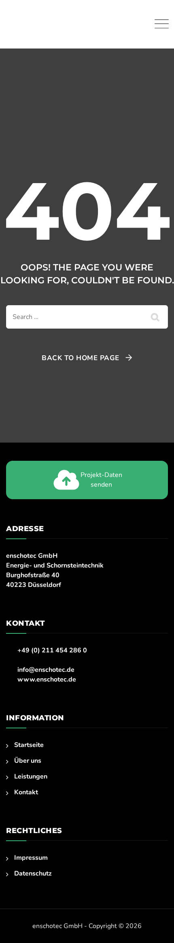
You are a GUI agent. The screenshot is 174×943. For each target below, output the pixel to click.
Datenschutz (33, 873)
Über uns (27, 760)
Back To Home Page (80, 358)
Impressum (31, 857)
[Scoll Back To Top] (153, 923)
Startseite (29, 744)
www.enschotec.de (46, 679)
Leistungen (30, 776)
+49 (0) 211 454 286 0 (52, 650)
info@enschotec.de (45, 669)
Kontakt (26, 792)
